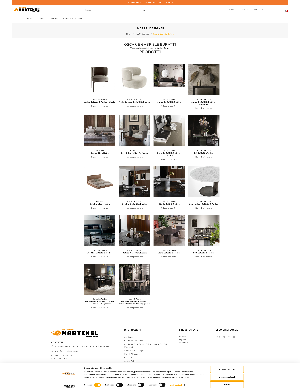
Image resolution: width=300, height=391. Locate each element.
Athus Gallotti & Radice (169, 102)
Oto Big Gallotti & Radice (134, 204)
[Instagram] (228, 336)
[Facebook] (218, 336)
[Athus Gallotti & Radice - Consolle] (203, 79)
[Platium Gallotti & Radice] (134, 230)
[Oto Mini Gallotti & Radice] (99, 230)
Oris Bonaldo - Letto (100, 204)
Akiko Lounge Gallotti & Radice (134, 102)
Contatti (128, 357)
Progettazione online (72, 18)
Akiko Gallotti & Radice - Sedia (99, 102)
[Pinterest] (223, 336)
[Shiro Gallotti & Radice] (169, 230)
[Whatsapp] (239, 336)
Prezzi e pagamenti (133, 354)
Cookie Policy (130, 361)
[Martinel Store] (26, 9)
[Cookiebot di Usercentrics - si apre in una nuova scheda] (68, 386)
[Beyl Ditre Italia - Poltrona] (134, 130)
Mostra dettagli (176, 385)
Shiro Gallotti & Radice (169, 253)
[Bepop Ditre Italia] (99, 130)
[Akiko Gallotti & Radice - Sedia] (99, 79)
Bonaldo (99, 201)
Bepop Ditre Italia (100, 153)
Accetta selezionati (227, 377)
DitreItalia (100, 150)
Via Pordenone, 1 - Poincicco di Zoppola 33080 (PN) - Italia (82, 346)
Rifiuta (227, 385)
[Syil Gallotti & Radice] (203, 230)
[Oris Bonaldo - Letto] (99, 181)
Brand (42, 18)
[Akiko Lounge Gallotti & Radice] (134, 79)
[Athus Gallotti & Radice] (169, 79)
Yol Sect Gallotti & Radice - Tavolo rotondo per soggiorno (134, 302)
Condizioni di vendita (133, 340)
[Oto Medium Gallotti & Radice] (203, 181)
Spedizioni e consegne (134, 350)
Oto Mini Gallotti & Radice (100, 253)
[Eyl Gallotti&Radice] (203, 130)
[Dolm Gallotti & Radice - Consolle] (169, 130)
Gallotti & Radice (100, 99)
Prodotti (29, 18)
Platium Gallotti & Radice (134, 253)
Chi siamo (128, 337)
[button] (99, 79)
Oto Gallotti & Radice (169, 204)
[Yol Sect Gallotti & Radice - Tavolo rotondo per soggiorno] (134, 279)
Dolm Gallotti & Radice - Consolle (169, 154)
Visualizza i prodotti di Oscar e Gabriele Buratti (150, 48)
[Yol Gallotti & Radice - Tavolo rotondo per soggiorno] (99, 279)
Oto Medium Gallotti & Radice (204, 204)
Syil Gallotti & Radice (203, 253)
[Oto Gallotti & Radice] (169, 181)
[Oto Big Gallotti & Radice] (134, 181)
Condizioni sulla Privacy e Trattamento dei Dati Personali (145, 345)
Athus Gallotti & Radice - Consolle (203, 103)
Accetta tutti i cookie (227, 369)
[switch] (119, 385)
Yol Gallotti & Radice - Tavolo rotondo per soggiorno (99, 302)
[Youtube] (234, 336)
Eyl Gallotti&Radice (204, 153)
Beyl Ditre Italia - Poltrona (134, 153)
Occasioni (54, 18)
